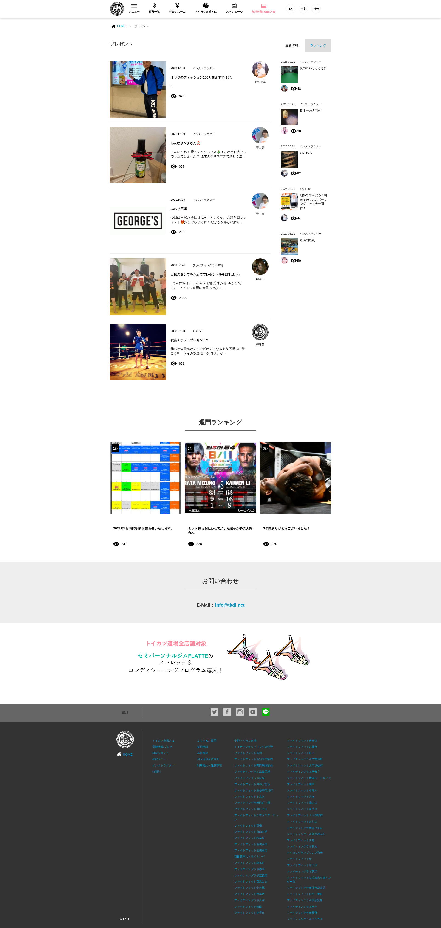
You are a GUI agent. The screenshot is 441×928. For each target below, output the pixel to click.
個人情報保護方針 (208, 759)
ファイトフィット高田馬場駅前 (253, 765)
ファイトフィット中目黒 (249, 887)
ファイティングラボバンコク (305, 919)
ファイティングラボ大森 (249, 900)
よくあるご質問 (206, 740)
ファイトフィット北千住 (249, 912)
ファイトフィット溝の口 (302, 802)
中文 (303, 8)
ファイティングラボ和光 (302, 846)
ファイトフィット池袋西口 (250, 844)
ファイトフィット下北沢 (249, 796)
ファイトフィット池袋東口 (250, 850)
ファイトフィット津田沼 (302, 865)
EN (291, 8)
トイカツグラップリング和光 (305, 852)
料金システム (160, 753)
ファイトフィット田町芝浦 (250, 809)
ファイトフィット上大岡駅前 (305, 815)
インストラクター (163, 765)
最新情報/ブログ (162, 746)
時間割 (156, 771)
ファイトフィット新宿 (248, 753)
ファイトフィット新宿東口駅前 (253, 759)
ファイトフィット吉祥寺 (302, 740)
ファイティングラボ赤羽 (249, 869)
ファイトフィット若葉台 (302, 746)
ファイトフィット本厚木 (302, 790)
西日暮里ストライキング (249, 856)
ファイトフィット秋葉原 (249, 838)
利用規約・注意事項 (209, 765)
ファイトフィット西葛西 (249, 894)
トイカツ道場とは (163, 740)
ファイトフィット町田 (300, 753)
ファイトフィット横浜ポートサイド (309, 778)
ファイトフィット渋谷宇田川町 (253, 790)
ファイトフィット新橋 (248, 825)
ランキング (318, 45)
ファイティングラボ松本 (302, 906)
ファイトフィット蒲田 (248, 906)
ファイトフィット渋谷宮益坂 (252, 784)
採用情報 (202, 746)
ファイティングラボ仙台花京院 (306, 887)
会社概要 (202, 753)
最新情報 (291, 45)
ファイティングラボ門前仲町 (305, 759)
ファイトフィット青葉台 (302, 809)
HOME (121, 26)
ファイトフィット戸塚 (300, 796)
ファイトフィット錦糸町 (249, 863)
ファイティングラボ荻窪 (249, 778)
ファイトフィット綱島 (300, 784)
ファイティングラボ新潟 (302, 871)
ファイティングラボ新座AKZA (305, 834)
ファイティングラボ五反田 (250, 875)
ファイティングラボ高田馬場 (252, 771)
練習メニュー (160, 759)
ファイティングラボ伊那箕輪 (305, 900)
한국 (316, 8)
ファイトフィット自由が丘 (250, 831)
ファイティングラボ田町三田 (252, 802)
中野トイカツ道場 (245, 740)
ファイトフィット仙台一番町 (305, 894)
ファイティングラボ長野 (302, 912)
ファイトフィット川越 (300, 840)
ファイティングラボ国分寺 (303, 771)
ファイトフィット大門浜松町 (305, 765)
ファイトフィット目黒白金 (250, 881)
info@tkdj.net (230, 604)
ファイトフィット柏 (299, 859)
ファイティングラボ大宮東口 (305, 828)
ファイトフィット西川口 (302, 821)
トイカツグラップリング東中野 (253, 746)
